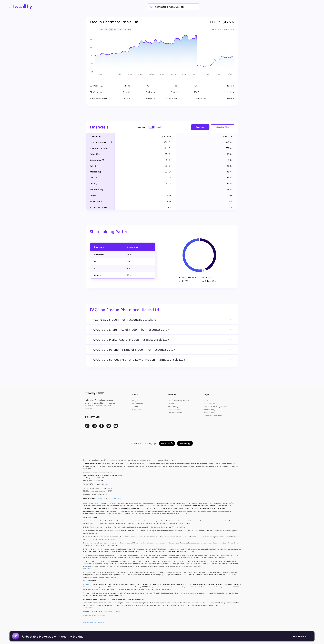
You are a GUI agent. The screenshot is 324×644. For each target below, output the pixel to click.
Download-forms (175, 413)
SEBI (104, 498)
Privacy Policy (209, 410)
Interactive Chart (222, 127)
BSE (101, 498)
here (106, 484)
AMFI (119, 498)
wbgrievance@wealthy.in (187, 593)
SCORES (114, 498)
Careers (171, 403)
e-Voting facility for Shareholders (94, 615)
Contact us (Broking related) (215, 406)
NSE (97, 498)
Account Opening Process (178, 400)
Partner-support (174, 410)
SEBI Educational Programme (93, 622)
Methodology (173, 406)
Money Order (137, 403)
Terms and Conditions (213, 416)
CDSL (109, 498)
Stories (135, 406)
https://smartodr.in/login (112, 611)
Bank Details (87, 568)
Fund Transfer (209, 403)
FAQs (206, 400)
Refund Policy (209, 413)
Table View (200, 127)
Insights (135, 400)
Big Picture (136, 410)
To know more (88, 608)
